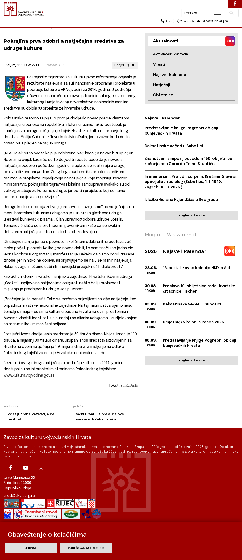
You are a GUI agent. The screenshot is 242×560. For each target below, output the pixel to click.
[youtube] (26, 468)
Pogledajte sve (191, 215)
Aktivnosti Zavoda (170, 54)
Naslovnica (12, 25)
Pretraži (213, 5)
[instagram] (41, 468)
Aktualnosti (34, 25)
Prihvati (30, 548)
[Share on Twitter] (133, 65)
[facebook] (11, 468)
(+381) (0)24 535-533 (162, 14)
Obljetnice (163, 95)
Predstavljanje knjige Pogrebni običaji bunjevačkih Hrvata (181, 131)
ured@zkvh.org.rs (19, 496)
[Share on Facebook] (128, 65)
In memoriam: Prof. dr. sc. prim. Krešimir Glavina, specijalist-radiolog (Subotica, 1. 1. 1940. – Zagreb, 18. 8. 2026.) (191, 182)
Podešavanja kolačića (86, 548)
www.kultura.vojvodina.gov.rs (29, 375)
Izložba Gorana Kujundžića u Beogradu (181, 200)
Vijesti (159, 64)
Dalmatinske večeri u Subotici (174, 146)
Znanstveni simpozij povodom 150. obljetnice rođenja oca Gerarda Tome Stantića (188, 161)
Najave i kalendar (169, 74)
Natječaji (161, 85)
